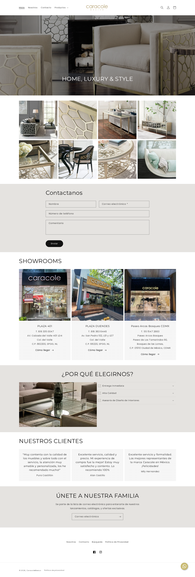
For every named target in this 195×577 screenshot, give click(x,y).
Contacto (84, 542)
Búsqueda (97, 542)
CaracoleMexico (34, 570)
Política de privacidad (54, 570)
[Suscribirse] (120, 516)
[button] (61, 8)
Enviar (54, 243)
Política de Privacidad (116, 542)
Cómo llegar (42, 350)
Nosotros (71, 542)
